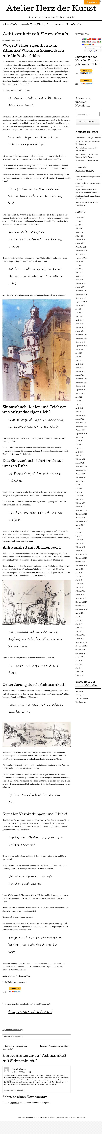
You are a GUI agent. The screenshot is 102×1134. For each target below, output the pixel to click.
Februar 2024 (80, 327)
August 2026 (80, 217)
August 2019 (80, 525)
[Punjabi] (100, 42)
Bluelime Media (80, 1117)
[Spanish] (85, 45)
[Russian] (83, 45)
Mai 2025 (79, 272)
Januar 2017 (80, 638)
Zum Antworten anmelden (14, 1090)
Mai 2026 (79, 228)
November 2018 (81, 558)
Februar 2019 (80, 547)
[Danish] (98, 39)
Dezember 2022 (81, 378)
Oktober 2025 (80, 254)
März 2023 (79, 367)
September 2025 (81, 258)
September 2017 (81, 609)
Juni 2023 (79, 356)
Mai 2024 (79, 316)
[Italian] (88, 42)
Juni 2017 (79, 620)
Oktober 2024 (80, 298)
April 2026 (79, 232)
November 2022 (81, 382)
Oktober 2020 (80, 474)
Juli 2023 (79, 353)
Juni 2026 (79, 225)
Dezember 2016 (81, 642)
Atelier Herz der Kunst (51, 9)
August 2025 (80, 261)
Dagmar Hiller (81, 189)
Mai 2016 (79, 668)
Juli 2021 (79, 441)
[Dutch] (100, 39)
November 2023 (81, 338)
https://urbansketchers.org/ (12, 1029)
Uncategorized (17, 1037)
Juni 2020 (79, 488)
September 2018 (81, 565)
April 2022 (79, 408)
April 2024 (79, 320)
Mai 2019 (79, 536)
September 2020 (81, 477)
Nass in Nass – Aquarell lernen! (87, 160)
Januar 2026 (80, 243)
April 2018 (79, 583)
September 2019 (81, 521)
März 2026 (79, 236)
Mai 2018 (79, 580)
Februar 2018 (80, 591)
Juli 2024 (79, 309)
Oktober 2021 (80, 430)
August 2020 (80, 481)
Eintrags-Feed (80, 695)
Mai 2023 (79, 360)
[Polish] (95, 42)
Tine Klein (73, 25)
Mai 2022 (79, 404)
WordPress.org (81, 702)
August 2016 (80, 657)
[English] (83, 39)
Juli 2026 (79, 221)
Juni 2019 (79, 532)
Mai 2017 (79, 624)
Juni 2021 (79, 444)
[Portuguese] (98, 42)
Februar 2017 (80, 635)
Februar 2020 (80, 503)
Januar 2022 (80, 419)
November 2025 (81, 250)
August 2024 (80, 305)
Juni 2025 (79, 269)
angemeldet (14, 1102)
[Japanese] (90, 42)
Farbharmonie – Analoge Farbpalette (88, 137)
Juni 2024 (79, 313)
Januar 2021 (80, 463)
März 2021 (79, 455)
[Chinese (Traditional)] (95, 39)
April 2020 (79, 496)
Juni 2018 (79, 576)
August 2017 (80, 613)
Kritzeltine (17, 40)
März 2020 (79, 499)
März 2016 (79, 675)
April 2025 (79, 276)
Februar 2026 (80, 239)
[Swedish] (88, 45)
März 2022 (79, 411)
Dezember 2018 (81, 554)
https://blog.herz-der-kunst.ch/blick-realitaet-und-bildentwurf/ (26, 1004)
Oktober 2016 (80, 649)
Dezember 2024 (81, 290)
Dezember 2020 (81, 466)
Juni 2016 (79, 664)
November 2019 (81, 514)
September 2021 (81, 433)
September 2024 (81, 302)
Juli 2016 (79, 660)
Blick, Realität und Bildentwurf (30, 1012)
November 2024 (81, 294)
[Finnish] (83, 42)
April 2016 (79, 671)
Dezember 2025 (81, 247)
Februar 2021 (80, 459)
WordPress (51, 1117)
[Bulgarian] (88, 39)
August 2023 (80, 349)
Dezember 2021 (81, 422)
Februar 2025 (80, 283)
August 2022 (80, 393)
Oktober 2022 (80, 386)
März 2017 (79, 631)
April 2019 (79, 539)
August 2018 (80, 569)
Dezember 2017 (81, 598)
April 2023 (79, 364)
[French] (85, 42)
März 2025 (79, 280)
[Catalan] (90, 39)
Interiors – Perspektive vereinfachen (55, 1045)
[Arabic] (85, 39)
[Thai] (90, 45)
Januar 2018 (80, 594)
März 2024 (79, 323)
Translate (99, 51)
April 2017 (79, 627)
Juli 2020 (79, 485)
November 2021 (81, 426)
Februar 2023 (80, 371)
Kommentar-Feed (82, 698)
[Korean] (93, 42)
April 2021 (79, 452)
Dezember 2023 (81, 334)
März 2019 (79, 543)
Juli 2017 (79, 616)
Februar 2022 (80, 415)
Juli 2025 (79, 265)
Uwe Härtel (16, 1068)
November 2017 (81, 602)
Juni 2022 (79, 400)
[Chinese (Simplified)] (93, 39)
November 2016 (81, 646)
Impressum (55, 25)
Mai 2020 (79, 492)
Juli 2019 (79, 529)
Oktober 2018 (80, 561)
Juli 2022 (79, 397)
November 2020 (81, 470)
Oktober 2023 (80, 342)
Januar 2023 (80, 375)
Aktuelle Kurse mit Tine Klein (23, 25)
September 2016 (81, 653)
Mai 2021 (79, 448)
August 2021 (80, 437)
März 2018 (79, 587)
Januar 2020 (80, 506)
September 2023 (81, 345)
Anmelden (79, 691)
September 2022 (81, 389)
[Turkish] (93, 45)
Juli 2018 (79, 572)
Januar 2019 (80, 550)
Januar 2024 (80, 331)
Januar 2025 (80, 287)
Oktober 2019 (80, 518)
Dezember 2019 (81, 510)
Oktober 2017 (80, 605)
